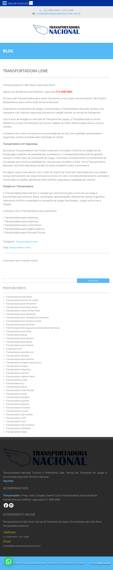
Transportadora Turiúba (17, 411)
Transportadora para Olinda (18, 331)
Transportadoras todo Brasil (19, 296)
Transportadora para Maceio (19, 341)
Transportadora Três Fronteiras (20, 424)
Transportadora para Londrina (20, 359)
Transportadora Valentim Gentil (20, 376)
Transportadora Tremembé (18, 428)
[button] (5, 3)
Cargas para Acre (14, 348)
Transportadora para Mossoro (20, 338)
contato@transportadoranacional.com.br (58, 13)
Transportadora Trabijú (16, 431)
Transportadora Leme (27, 241)
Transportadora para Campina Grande (23, 321)
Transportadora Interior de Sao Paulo (23, 310)
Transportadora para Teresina (19, 345)
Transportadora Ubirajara (17, 397)
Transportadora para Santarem (20, 324)
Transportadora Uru (15, 383)
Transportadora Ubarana (17, 404)
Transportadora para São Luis (19, 352)
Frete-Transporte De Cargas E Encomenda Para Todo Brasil (33, 327)
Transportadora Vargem (17, 366)
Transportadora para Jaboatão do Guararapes (27, 317)
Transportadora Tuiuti (16, 421)
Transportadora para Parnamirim (21, 303)
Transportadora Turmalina (18, 407)
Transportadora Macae (16, 334)
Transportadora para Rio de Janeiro (22, 300)
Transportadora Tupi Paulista (19, 414)
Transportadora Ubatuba (17, 400)
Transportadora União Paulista (20, 390)
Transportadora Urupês (16, 379)
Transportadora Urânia (16, 386)
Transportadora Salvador (17, 355)
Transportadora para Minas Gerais (22, 307)
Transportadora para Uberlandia (20, 314)
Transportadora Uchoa (16, 393)
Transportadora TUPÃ (16, 418)
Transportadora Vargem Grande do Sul (23, 362)
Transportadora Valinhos (17, 373)
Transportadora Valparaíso (18, 369)
